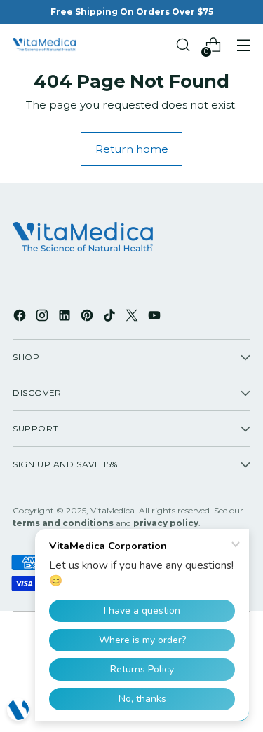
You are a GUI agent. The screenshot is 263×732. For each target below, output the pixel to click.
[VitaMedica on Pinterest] (88, 317)
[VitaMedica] (44, 45)
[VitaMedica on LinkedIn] (66, 317)
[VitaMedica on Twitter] (133, 317)
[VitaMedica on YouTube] (155, 317)
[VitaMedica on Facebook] (21, 317)
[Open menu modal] (243, 45)
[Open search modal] (182, 45)
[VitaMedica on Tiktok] (110, 317)
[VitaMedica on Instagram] (43, 317)
